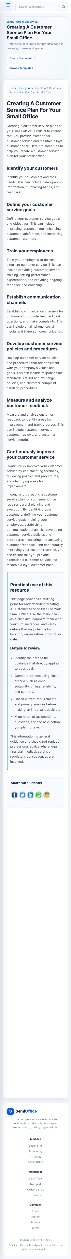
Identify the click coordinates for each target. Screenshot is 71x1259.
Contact (35, 1216)
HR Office (35, 1156)
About (35, 1211)
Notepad (35, 1184)
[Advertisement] (35, 951)
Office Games (35, 1189)
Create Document (20, 58)
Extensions (35, 1195)
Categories (26, 88)
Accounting (36, 1151)
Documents (36, 1145)
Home (13, 88)
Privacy (35, 1222)
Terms (35, 1227)
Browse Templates (21, 67)
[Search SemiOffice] (63, 6)
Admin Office (36, 1162)
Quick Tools (35, 1178)
